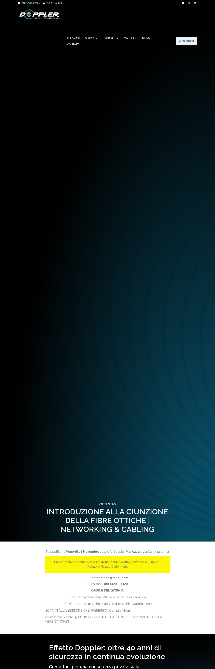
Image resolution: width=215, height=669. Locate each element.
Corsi (103, 504)
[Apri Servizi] (96, 38)
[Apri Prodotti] (117, 38)
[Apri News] (152, 38)
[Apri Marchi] (136, 38)
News (112, 504)
